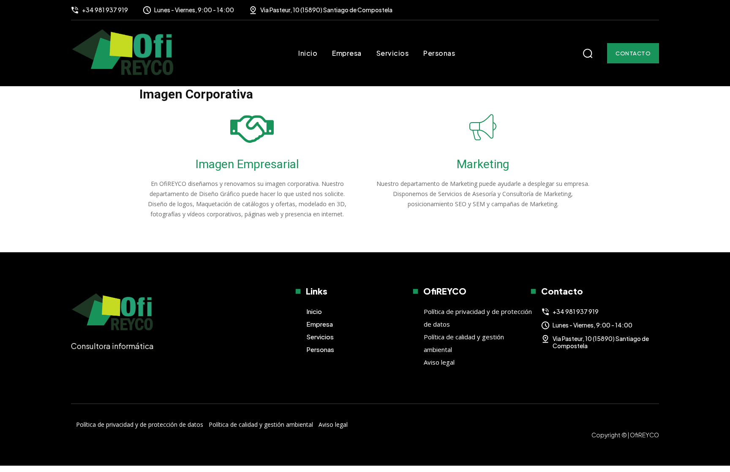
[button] (588, 53)
